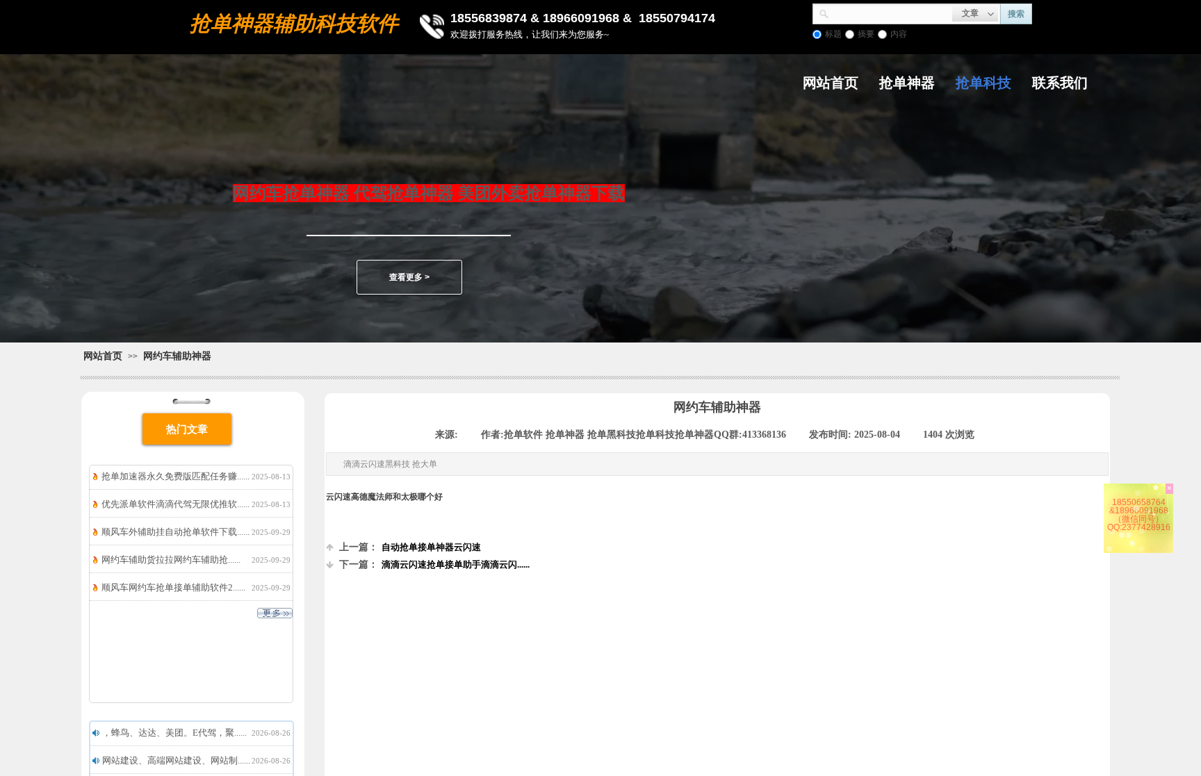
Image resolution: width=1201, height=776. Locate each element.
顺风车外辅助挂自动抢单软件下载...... (175, 532)
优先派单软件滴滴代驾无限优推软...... (175, 504)
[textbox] (890, 12)
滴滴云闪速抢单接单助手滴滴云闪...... (434, 564)
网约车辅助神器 (177, 355)
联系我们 (1060, 82)
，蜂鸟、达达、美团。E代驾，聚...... (174, 732)
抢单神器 (907, 82)
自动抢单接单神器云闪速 (410, 547)
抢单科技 (983, 82)
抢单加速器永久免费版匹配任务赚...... (175, 476)
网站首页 (830, 82)
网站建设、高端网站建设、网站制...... (176, 760)
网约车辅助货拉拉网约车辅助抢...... (170, 559)
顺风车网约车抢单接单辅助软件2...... (173, 587)
